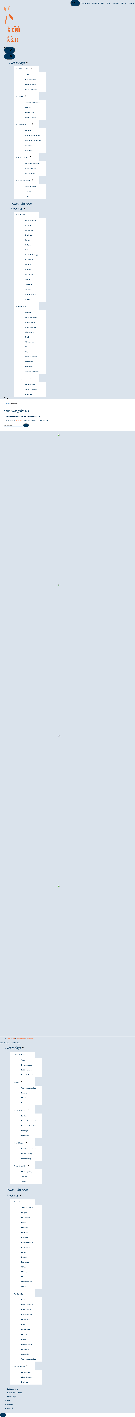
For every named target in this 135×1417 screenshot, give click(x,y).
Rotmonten (29, 274)
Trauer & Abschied (24, 180)
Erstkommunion (30, 79)
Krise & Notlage (23, 157)
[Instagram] (59, 435)
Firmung (28, 107)
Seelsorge (28, 145)
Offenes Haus (29, 342)
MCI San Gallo (29, 260)
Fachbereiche (22, 306)
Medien (123, 3)
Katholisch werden (98, 3)
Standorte (21, 214)
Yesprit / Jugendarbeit (32, 102)
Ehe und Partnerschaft (32, 135)
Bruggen (28, 225)
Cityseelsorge (29, 332)
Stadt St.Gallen (30, 385)
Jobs (108, 3)
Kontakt (131, 3)
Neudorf (28, 265)
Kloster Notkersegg (31, 255)
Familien (28, 312)
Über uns (16, 208)
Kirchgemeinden (23, 379)
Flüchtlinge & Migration (32, 163)
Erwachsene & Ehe (24, 125)
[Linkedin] (59, 736)
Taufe (27, 75)
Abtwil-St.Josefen (31, 220)
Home (8, 404)
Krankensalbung (30, 168)
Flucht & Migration (31, 317)
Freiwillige (116, 3)
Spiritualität (29, 150)
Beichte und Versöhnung (33, 140)
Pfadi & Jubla (29, 112)
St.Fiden (27, 279)
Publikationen (85, 3)
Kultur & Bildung (30, 322)
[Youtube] (59, 886)
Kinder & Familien (23, 69)
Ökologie (28, 347)
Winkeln (27, 299)
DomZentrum (29, 230)
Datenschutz (31, 1038)
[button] (7, 399)
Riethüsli (28, 270)
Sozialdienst (29, 362)
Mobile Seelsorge (30, 327)
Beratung (28, 130)
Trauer (27, 196)
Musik (27, 337)
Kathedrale (28, 250)
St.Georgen (29, 284)
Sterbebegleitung (30, 186)
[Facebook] (59, 586)
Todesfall (28, 191)
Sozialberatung (30, 173)
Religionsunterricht (31, 84)
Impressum (21, 1038)
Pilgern (27, 352)
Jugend (20, 97)
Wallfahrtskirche (30, 294)
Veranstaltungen (21, 203)
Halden (27, 240)
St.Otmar (28, 289)
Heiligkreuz (28, 245)
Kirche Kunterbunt (31, 89)
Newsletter (11, 1038)
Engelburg (28, 235)
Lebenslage (18, 63)
